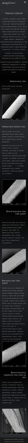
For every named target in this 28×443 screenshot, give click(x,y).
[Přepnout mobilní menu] (25, 2)
